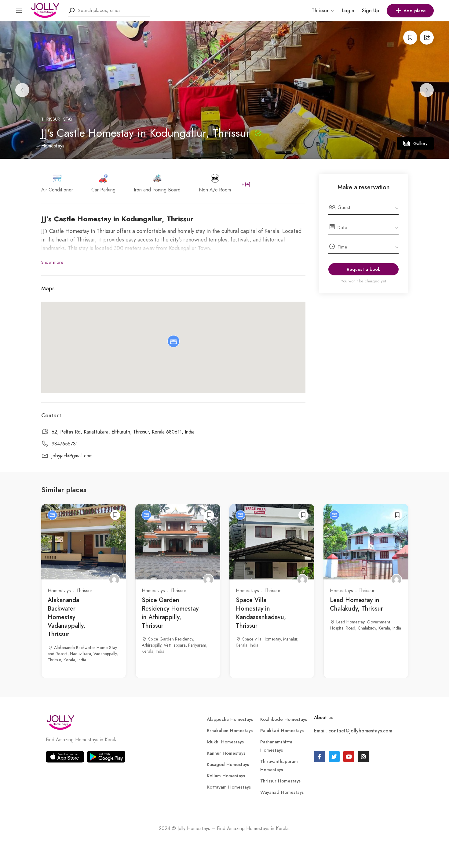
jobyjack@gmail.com (72, 455)
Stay (67, 119)
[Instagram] (363, 756)
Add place (414, 10)
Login (348, 10)
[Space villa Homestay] (302, 579)
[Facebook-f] (319, 756)
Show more (52, 262)
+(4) (246, 184)
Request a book (363, 269)
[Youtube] (348, 756)
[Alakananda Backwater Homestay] (114, 579)
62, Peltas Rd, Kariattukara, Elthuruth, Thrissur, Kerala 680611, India (123, 432)
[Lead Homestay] (396, 579)
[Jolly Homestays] (45, 9)
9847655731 (65, 444)
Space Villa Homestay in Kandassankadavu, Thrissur (261, 613)
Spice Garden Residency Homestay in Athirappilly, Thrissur (170, 613)
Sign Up (370, 10)
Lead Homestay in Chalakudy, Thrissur (356, 604)
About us (323, 717)
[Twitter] (334, 756)
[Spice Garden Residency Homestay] (208, 579)
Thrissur (50, 119)
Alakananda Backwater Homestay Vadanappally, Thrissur (66, 617)
